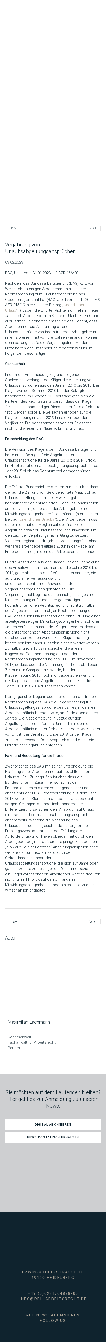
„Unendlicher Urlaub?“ (37, 519)
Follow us (53, 1320)
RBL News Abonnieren (53, 1315)
